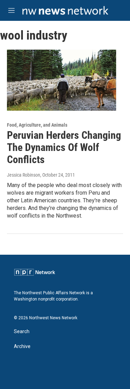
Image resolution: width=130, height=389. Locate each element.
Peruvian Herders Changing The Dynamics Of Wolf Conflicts (64, 147)
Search (21, 331)
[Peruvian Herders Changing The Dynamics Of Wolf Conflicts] (61, 80)
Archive (22, 346)
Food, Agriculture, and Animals (37, 125)
